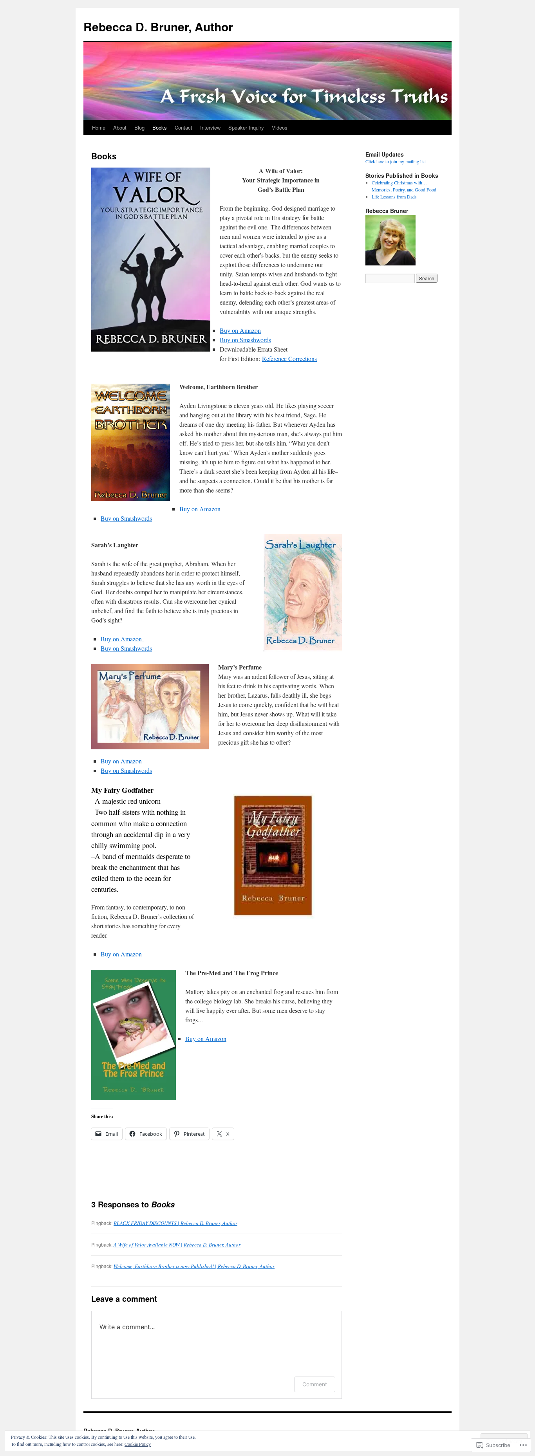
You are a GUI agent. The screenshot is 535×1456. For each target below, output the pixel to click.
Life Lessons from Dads (394, 196)
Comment (314, 1384)
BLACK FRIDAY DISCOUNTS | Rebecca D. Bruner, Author (175, 1223)
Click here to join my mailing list (395, 161)
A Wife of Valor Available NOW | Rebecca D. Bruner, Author (177, 1244)
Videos (279, 127)
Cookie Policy (138, 1444)
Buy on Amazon (240, 330)
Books (159, 127)
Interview (210, 127)
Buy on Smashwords (245, 340)
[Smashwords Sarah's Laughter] (143, 639)
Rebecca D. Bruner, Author (158, 26)
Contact (183, 127)
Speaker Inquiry (246, 127)
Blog (139, 127)
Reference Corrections (289, 358)
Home (98, 127)
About (120, 127)
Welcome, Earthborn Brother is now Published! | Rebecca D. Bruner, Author (194, 1266)
